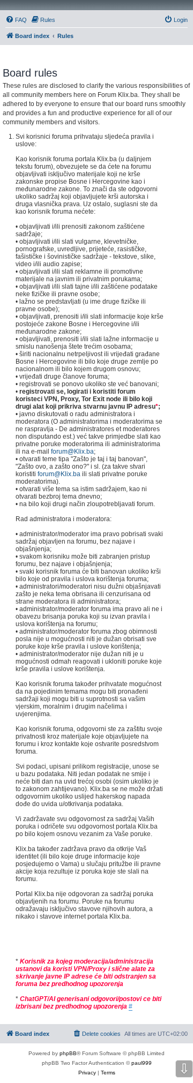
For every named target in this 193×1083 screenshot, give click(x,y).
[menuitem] (16, 19)
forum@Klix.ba (72, 451)
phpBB (68, 1053)
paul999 (141, 1063)
